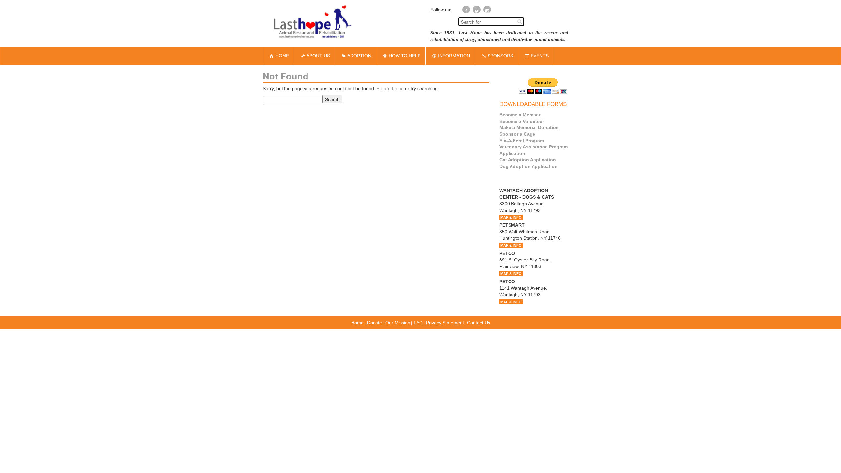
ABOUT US (318, 55)
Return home (390, 88)
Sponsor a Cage (517, 134)
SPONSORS (500, 55)
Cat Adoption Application (527, 159)
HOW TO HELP (404, 55)
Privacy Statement (445, 322)
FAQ (418, 322)
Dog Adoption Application (528, 166)
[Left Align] (519, 21)
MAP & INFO (511, 217)
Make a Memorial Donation (529, 127)
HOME (282, 55)
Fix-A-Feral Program (521, 140)
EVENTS (539, 55)
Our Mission (397, 322)
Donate (374, 322)
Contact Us (478, 322)
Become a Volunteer (521, 121)
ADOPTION (359, 55)
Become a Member (519, 114)
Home (357, 322)
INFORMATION (454, 55)
